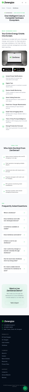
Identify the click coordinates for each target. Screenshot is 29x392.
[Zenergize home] (8, 2)
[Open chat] (25, 388)
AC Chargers (5, 339)
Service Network (6, 374)
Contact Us (4, 372)
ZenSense (4, 345)
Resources (4, 361)
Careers (4, 356)
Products (9, 8)
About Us (4, 353)
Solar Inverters (5, 342)
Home (3, 8)
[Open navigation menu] (25, 2)
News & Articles (6, 358)
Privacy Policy (5, 364)
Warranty (4, 377)
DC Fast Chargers (6, 337)
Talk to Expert (14, 303)
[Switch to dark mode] (22, 2)
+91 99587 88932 (8, 327)
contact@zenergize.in (9, 325)
